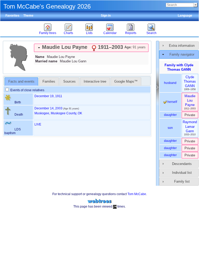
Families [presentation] (48, 81)
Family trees (47, 33)
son (170, 128)
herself (172, 102)
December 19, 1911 (48, 96)
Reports (130, 33)
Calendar (110, 33)
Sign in (106, 15)
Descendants (182, 164)
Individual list (182, 173)
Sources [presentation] (69, 81)
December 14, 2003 (48, 108)
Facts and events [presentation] (21, 81)
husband (170, 83)
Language (185, 15)
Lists (89, 33)
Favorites (12, 15)
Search (151, 33)
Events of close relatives (27, 90)
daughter (170, 115)
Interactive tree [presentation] (95, 81)
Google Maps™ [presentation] (126, 81)
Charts (68, 33)
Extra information (182, 46)
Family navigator (181, 54)
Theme (28, 15)
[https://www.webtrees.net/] (99, 201)
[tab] (91, 48)
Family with (179, 67)
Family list (182, 181)
